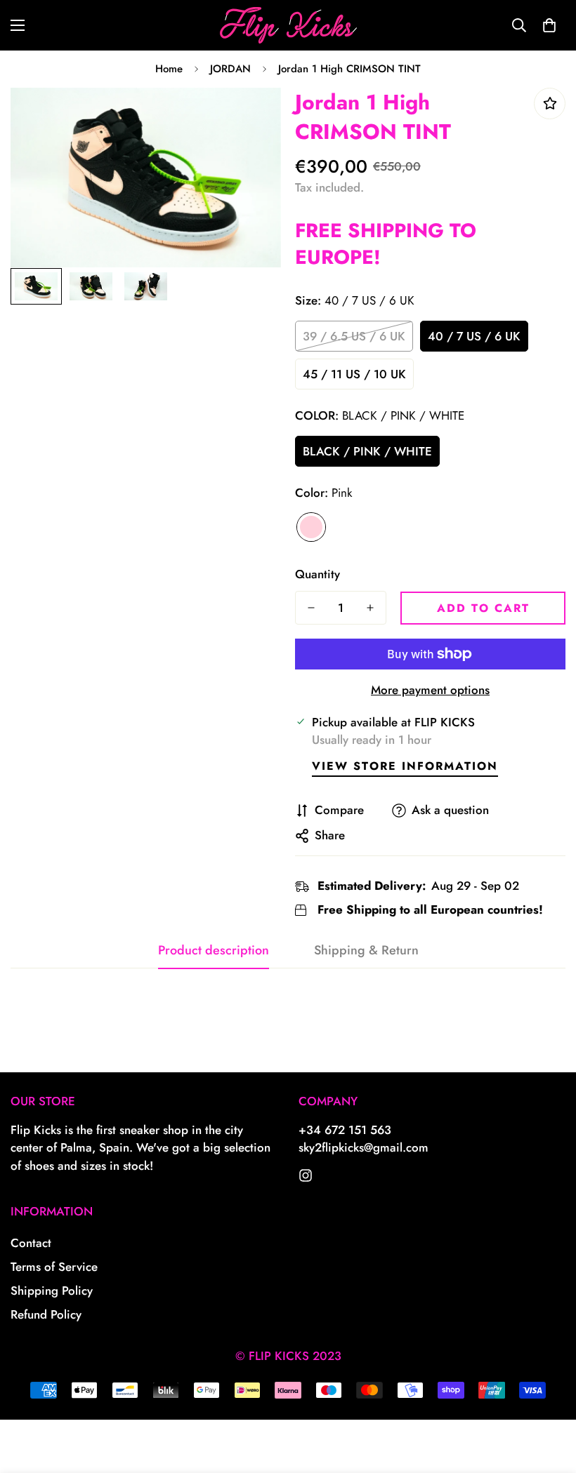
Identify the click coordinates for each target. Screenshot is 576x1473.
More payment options (430, 689)
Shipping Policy (52, 1290)
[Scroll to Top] (548, 1396)
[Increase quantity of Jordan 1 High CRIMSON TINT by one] (370, 608)
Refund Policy (46, 1314)
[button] (549, 25)
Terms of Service (54, 1266)
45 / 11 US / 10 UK (354, 374)
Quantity (317, 574)
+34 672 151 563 (345, 1129)
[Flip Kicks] (305, 1175)
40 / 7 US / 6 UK (474, 336)
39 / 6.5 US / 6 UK (354, 336)
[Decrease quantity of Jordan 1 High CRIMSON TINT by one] (311, 608)
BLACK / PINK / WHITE (367, 451)
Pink (311, 527)
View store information (405, 766)
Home (169, 68)
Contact (31, 1242)
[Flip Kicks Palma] (288, 25)
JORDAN (230, 68)
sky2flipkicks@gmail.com (363, 1147)
